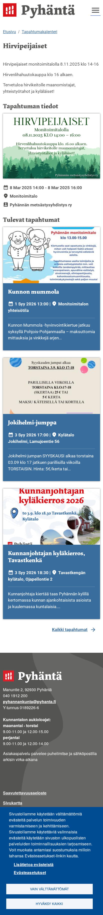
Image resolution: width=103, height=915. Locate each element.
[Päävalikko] (95, 10)
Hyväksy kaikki (49, 903)
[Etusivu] (41, 10)
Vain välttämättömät (49, 888)
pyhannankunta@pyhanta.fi (29, 701)
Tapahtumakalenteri (39, 31)
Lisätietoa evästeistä (34, 864)
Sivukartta (12, 803)
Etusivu (9, 31)
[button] (51, 146)
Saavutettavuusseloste (24, 793)
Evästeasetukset (30, 872)
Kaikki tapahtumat (70, 629)
